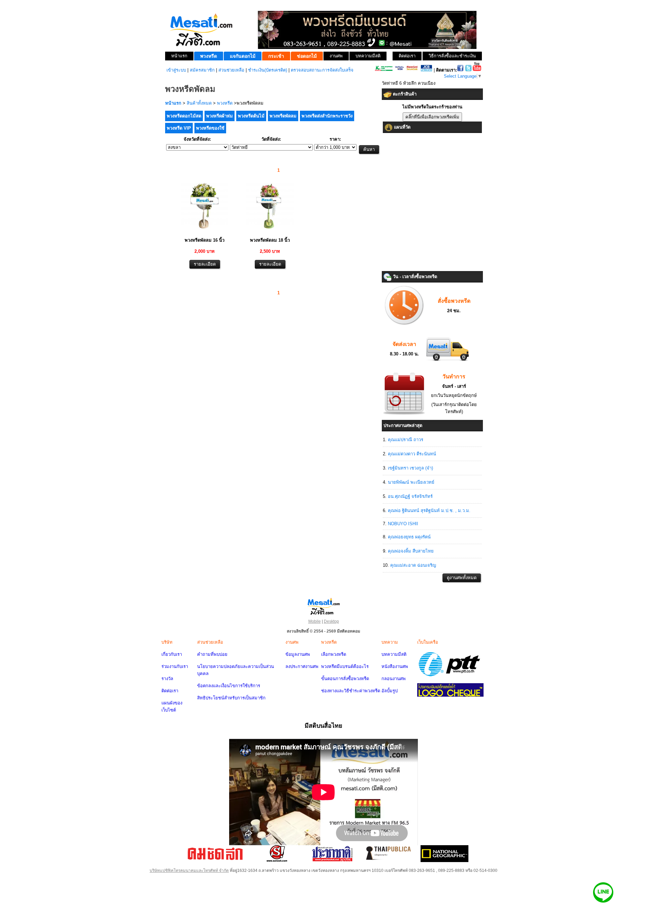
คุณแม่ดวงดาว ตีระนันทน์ (412, 453)
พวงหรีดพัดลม (283, 115)
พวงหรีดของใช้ (210, 128)
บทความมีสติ (393, 654)
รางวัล (167, 678)
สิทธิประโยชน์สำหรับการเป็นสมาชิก (231, 697)
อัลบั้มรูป (389, 690)
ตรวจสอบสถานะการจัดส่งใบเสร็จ (322, 70)
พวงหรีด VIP (179, 128)
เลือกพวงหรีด (333, 654)
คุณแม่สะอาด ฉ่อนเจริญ (413, 565)
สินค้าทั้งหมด (199, 103)
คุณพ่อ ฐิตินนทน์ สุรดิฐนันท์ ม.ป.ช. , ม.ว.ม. (429, 510)
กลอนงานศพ (393, 678)
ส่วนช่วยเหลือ (231, 70)
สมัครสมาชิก (202, 70)
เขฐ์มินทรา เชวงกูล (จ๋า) (410, 468)
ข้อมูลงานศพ (297, 654)
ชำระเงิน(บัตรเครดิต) (267, 70)
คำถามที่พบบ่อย (212, 654)
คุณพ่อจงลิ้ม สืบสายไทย (411, 551)
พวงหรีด (225, 103)
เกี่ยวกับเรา (171, 654)
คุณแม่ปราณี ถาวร (405, 439)
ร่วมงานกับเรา (174, 666)
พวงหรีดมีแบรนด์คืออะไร (345, 666)
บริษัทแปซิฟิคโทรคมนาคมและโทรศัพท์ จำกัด (189, 870)
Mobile (314, 621)
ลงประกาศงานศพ (301, 666)
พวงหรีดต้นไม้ (251, 115)
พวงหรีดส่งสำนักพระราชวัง (327, 115)
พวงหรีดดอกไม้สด (184, 115)
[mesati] (323, 606)
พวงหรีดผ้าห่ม (219, 115)
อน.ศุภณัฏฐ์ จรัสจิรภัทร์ (410, 496)
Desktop (331, 621)
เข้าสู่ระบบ (176, 70)
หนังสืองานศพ (394, 666)
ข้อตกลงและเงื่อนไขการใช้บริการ (228, 685)
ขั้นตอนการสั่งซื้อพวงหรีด (345, 678)
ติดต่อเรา (169, 690)
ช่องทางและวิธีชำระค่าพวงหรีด (350, 690)
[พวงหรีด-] (204, 231)
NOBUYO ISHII (403, 523)
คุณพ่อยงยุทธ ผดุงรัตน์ (409, 536)
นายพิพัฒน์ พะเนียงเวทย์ (411, 482)
